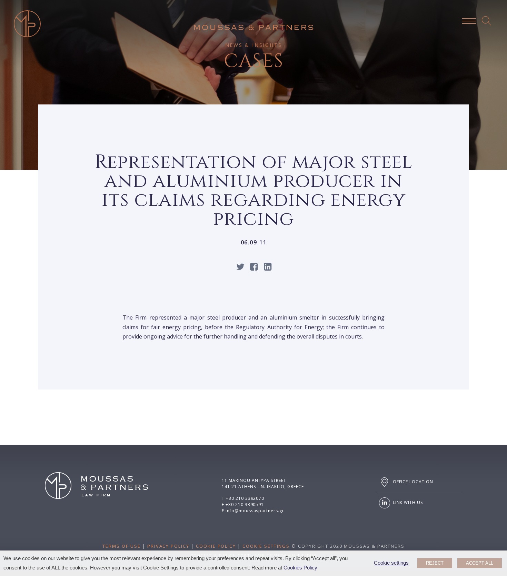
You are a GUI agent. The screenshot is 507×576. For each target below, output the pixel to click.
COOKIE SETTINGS (266, 546)
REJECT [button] (435, 563)
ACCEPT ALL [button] (479, 563)
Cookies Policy (300, 567)
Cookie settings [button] (391, 563)
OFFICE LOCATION (412, 482)
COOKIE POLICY (216, 546)
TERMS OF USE (121, 546)
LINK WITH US (407, 502)
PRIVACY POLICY (168, 546)
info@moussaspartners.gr (255, 511)
